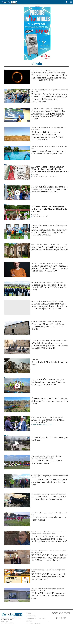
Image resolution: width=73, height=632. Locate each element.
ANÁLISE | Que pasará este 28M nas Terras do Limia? (48, 421)
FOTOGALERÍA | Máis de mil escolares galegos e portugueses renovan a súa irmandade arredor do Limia (49, 189)
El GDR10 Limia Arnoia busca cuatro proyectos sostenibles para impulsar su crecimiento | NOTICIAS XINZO (49, 306)
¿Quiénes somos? (31, 616)
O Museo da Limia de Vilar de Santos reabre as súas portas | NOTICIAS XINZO (48, 326)
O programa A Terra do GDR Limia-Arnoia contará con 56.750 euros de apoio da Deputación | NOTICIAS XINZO (48, 115)
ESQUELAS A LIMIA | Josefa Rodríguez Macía (49, 363)
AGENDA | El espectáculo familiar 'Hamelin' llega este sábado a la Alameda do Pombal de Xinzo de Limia (50, 169)
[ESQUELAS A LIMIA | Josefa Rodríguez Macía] (17, 365)
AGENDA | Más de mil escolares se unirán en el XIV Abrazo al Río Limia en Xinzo (49, 209)
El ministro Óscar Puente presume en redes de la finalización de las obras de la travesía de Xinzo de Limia (49, 96)
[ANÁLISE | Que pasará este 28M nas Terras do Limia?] (17, 423)
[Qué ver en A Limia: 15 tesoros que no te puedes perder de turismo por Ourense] (17, 250)
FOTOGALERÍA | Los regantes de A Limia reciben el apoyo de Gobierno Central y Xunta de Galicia (48, 382)
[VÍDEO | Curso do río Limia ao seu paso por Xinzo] (17, 443)
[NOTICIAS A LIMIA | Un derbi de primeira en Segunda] (17, 462)
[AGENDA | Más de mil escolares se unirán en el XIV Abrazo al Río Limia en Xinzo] (17, 212)
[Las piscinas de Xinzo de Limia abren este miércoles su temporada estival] (17, 153)
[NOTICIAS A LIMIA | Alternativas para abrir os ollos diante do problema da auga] (17, 481)
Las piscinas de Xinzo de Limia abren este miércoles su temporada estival (48, 152)
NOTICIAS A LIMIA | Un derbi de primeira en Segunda (46, 461)
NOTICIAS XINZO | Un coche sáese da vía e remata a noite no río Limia (48, 497)
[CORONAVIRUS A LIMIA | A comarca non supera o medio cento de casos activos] (17, 595)
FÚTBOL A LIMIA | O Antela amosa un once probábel (49, 518)
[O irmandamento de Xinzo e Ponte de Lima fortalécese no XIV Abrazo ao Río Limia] (17, 288)
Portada (29, 613)
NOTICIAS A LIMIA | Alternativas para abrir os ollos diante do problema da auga (49, 482)
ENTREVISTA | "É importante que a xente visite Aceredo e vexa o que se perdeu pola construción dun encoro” (49, 538)
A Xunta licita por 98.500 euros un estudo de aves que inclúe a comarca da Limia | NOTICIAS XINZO (49, 345)
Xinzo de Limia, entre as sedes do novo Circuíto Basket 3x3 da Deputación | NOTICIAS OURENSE (49, 232)
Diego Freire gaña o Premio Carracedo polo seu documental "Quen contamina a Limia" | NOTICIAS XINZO (49, 268)
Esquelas (29, 621)
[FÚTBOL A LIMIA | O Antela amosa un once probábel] (17, 519)
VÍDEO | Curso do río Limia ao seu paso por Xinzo (49, 438)
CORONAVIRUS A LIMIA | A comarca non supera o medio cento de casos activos (48, 595)
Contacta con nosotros (33, 623)
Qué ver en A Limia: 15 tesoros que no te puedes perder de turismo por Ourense (49, 248)
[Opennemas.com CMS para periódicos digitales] (61, 615)
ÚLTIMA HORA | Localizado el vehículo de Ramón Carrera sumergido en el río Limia (49, 401)
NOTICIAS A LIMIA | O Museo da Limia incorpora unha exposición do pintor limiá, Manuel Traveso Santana (49, 557)
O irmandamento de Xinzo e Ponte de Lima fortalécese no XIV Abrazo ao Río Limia (49, 287)
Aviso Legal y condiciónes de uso (36, 618)
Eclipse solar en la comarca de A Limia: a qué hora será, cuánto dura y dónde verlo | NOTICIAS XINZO (49, 77)
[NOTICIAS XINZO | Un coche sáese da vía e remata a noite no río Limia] (17, 500)
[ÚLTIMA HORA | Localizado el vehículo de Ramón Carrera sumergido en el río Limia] (17, 404)
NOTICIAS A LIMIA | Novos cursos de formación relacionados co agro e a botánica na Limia (48, 576)
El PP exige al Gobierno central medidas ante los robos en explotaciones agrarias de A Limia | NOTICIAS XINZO (47, 136)
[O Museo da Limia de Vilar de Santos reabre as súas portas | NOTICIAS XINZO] (17, 328)
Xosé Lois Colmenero (38, 101)
